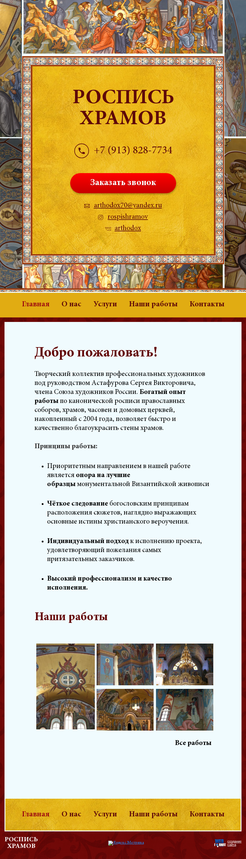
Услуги (105, 304)
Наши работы (153, 304)
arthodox (128, 228)
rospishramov (128, 217)
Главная (36, 304)
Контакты (207, 304)
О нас (71, 304)
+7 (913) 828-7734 (133, 151)
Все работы (193, 743)
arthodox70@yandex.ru (128, 205)
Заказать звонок (123, 183)
